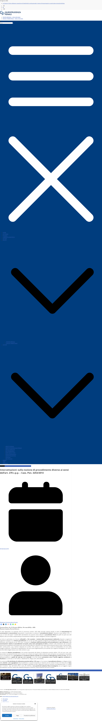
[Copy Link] (15, 624)
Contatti (5, 700)
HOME (4, 232)
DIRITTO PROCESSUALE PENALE (14, 448)
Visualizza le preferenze (29, 715)
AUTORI (5, 238)
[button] (35, 703)
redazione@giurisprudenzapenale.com (10, 696)
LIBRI (4, 462)
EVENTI (4, 460)
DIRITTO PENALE (10, 446)
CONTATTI (5, 463)
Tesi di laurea (9, 459)
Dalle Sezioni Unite (10, 452)
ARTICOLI (2, 466)
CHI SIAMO (5, 234)
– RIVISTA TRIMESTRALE (11, 343)
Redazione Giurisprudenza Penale (9, 622)
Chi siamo (5, 699)
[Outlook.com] (11, 624)
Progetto (5, 235)
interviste (8, 457)
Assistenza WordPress (51, 708)
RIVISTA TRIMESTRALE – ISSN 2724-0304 (13, 19)
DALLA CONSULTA (10, 449)
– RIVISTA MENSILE (10, 342)
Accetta (7, 715)
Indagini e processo (26, 466)
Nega (17, 715)
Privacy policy (21, 718)
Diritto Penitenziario (11, 454)
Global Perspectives (11, 455)
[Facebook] (1, 624)
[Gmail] (8, 624)
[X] (3, 624)
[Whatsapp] (13, 624)
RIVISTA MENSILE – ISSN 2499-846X (11, 17)
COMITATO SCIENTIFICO (9, 237)
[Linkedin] (6, 624)
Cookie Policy (15, 718)
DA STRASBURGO (10, 451)
